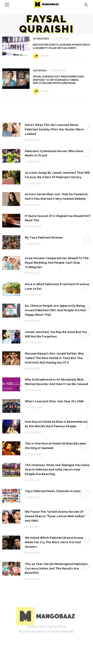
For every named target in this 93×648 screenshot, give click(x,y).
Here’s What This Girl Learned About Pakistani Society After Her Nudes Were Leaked (54, 129)
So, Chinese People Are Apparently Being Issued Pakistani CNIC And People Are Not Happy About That (55, 310)
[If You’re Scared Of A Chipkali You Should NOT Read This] (11, 220)
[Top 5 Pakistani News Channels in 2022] (11, 495)
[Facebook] (31, 633)
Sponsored (41, 38)
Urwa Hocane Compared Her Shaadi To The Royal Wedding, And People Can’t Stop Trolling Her (57, 262)
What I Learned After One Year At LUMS (54, 401)
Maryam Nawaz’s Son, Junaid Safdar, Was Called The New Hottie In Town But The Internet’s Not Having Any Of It (54, 358)
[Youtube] (61, 633)
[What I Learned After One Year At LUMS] (11, 406)
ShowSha (39, 70)
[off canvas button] (7, 4)
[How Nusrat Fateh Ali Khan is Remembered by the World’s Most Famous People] (11, 426)
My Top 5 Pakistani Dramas (44, 237)
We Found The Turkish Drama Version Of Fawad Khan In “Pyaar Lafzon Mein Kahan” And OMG (55, 516)
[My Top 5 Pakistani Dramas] (11, 242)
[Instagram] (51, 633)
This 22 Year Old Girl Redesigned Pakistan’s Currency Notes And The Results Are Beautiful (56, 568)
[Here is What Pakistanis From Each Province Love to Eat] (11, 289)
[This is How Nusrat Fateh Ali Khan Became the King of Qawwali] (11, 448)
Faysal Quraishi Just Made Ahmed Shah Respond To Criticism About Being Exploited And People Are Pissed (58, 80)
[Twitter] (41, 633)
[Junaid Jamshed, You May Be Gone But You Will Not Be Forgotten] (11, 336)
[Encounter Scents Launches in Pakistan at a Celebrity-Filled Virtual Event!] (16, 46)
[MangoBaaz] (46, 616)
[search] (86, 4)
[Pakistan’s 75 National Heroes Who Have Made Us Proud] (11, 155)
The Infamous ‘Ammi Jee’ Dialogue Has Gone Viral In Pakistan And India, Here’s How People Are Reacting (57, 469)
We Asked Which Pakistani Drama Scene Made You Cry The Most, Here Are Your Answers (54, 542)
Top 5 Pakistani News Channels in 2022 (53, 491)
